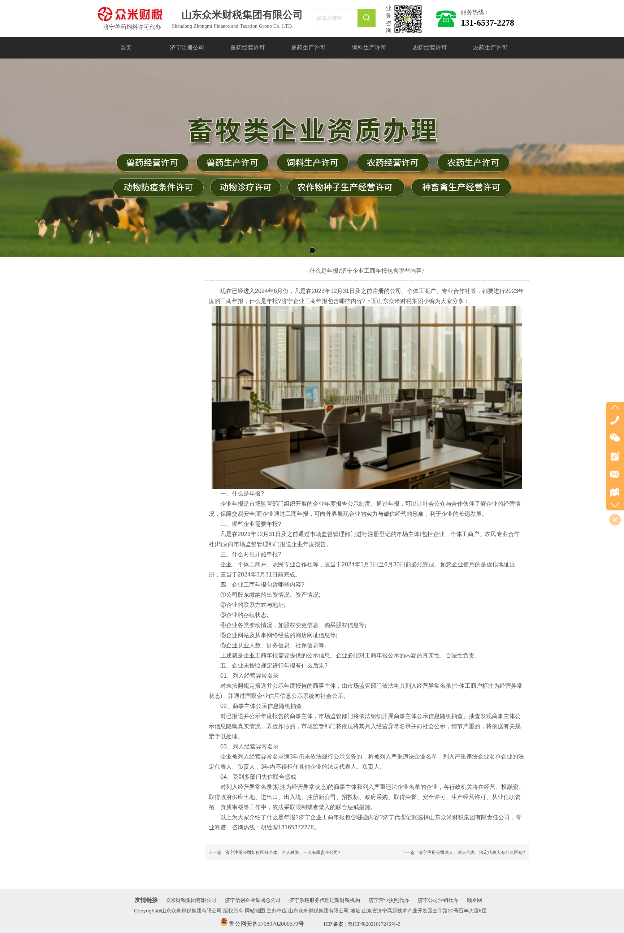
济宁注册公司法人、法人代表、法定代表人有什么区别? (472, 852)
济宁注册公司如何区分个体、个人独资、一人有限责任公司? (283, 852)
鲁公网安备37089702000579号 (266, 924)
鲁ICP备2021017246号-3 (374, 924)
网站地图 (255, 910)
